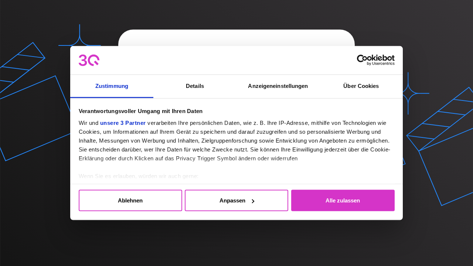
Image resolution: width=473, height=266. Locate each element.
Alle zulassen (343, 200)
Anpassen (232, 200)
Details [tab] (195, 85)
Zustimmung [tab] (111, 85)
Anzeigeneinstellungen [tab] (278, 85)
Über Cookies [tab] (361, 85)
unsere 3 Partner (123, 122)
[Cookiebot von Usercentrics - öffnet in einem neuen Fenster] (362, 60)
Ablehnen (130, 200)
